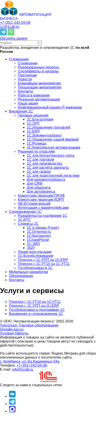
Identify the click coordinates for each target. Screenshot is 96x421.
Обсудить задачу (13, 38)
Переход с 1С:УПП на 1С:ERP (34, 306)
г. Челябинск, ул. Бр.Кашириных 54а (29, 361)
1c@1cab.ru (9, 27)
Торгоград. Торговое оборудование (29, 325)
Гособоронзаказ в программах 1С (37, 310)
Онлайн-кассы (12, 329)
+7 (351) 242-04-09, (32, 365)
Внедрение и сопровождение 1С (36, 314)
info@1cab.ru (22, 369)
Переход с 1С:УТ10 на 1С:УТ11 (35, 302)
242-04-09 (15, 23)
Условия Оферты (14, 333)
